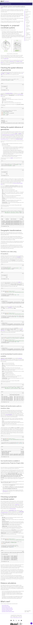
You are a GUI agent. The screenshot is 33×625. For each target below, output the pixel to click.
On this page (26, 9)
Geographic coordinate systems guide (7, 609)
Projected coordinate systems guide (7, 607)
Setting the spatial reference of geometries (27, 17)
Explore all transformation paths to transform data (28, 29)
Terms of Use (20, 616)
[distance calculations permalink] (16, 583)
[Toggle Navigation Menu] (31, 623)
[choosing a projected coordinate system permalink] (14, 499)
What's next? (27, 40)
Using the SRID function (5, 605)
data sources (12, 61)
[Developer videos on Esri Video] (19, 620)
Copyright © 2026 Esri (14, 615)
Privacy (11, 616)
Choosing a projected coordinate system (28, 37)
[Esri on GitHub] (14, 620)
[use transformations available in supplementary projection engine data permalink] (1, 465)
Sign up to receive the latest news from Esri (16, 617)
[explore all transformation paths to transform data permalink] (10, 408)
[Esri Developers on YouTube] (21, 620)
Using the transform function (6, 606)
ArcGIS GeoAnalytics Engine (6, 4)
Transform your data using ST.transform (28, 22)
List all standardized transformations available (28, 25)
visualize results (6, 58)
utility (12, 510)
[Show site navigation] (31, 1)
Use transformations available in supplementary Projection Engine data (28, 33)
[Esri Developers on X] (16, 620)
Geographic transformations (27, 20)
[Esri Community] (11, 620)
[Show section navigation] (31, 4)
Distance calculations (28, 39)
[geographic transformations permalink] (22, 230)
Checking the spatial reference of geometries (28, 14)
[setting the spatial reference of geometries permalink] (9, 129)
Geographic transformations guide (7, 610)
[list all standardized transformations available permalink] (6, 356)
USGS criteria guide (13, 508)
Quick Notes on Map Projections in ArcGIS (8, 611)
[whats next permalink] (10, 601)
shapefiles (17, 61)
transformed (17, 504)
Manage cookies (15, 616)
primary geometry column (4, 139)
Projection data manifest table (5, 493)
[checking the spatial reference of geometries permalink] (11, 70)
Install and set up (5, 491)
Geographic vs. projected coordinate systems (28, 12)
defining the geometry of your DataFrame (8, 134)
